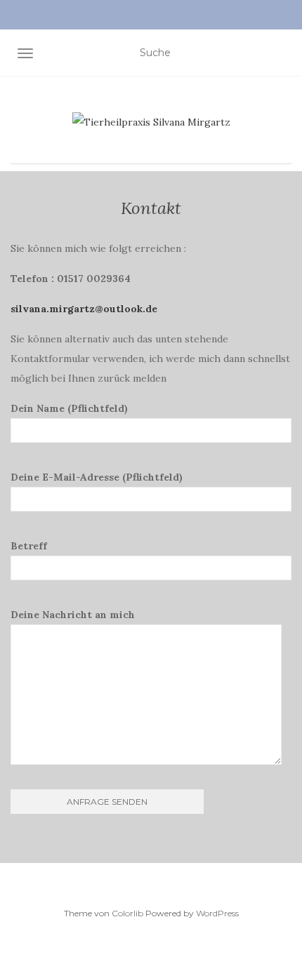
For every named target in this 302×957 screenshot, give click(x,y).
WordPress (217, 913)
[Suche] (285, 56)
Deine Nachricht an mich (73, 614)
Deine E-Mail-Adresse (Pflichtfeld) (97, 477)
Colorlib (127, 913)
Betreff (29, 546)
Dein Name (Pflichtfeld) (69, 408)
